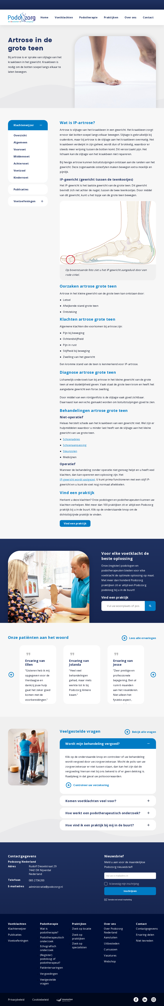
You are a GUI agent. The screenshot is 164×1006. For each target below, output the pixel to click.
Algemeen (20, 142)
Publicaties (21, 189)
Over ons (130, 17)
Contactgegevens (147, 928)
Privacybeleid (16, 999)
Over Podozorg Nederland (113, 930)
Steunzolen (70, 451)
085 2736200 (37, 880)
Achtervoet (21, 163)
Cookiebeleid (40, 999)
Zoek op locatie (81, 928)
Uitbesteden (111, 943)
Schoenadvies (71, 439)
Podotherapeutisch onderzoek (52, 939)
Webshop (110, 961)
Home (44, 17)
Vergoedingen (49, 973)
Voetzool (20, 170)
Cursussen (110, 949)
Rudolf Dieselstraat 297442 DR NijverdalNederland (43, 870)
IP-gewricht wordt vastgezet (77, 479)
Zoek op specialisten (79, 945)
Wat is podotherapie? (49, 930)
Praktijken (111, 17)
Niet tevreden (144, 940)
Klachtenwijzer (24, 125)
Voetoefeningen (24, 201)
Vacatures (110, 955)
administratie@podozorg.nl (46, 887)
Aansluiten (110, 937)
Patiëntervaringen (51, 967)
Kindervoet (21, 177)
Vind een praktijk (75, 523)
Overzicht (20, 135)
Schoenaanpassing (74, 445)
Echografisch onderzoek (48, 948)
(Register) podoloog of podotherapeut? (50, 958)
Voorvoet (20, 149)
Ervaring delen (145, 934)
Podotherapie (88, 17)
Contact (148, 17)
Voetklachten (64, 17)
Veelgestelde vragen (48, 981)
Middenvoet (22, 156)
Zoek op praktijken (78, 936)
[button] (44, 125)
